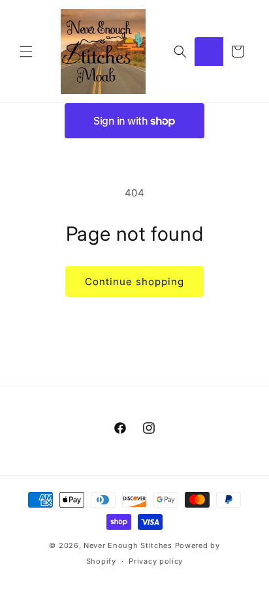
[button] (26, 51)
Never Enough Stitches (128, 545)
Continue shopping (134, 281)
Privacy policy (156, 561)
